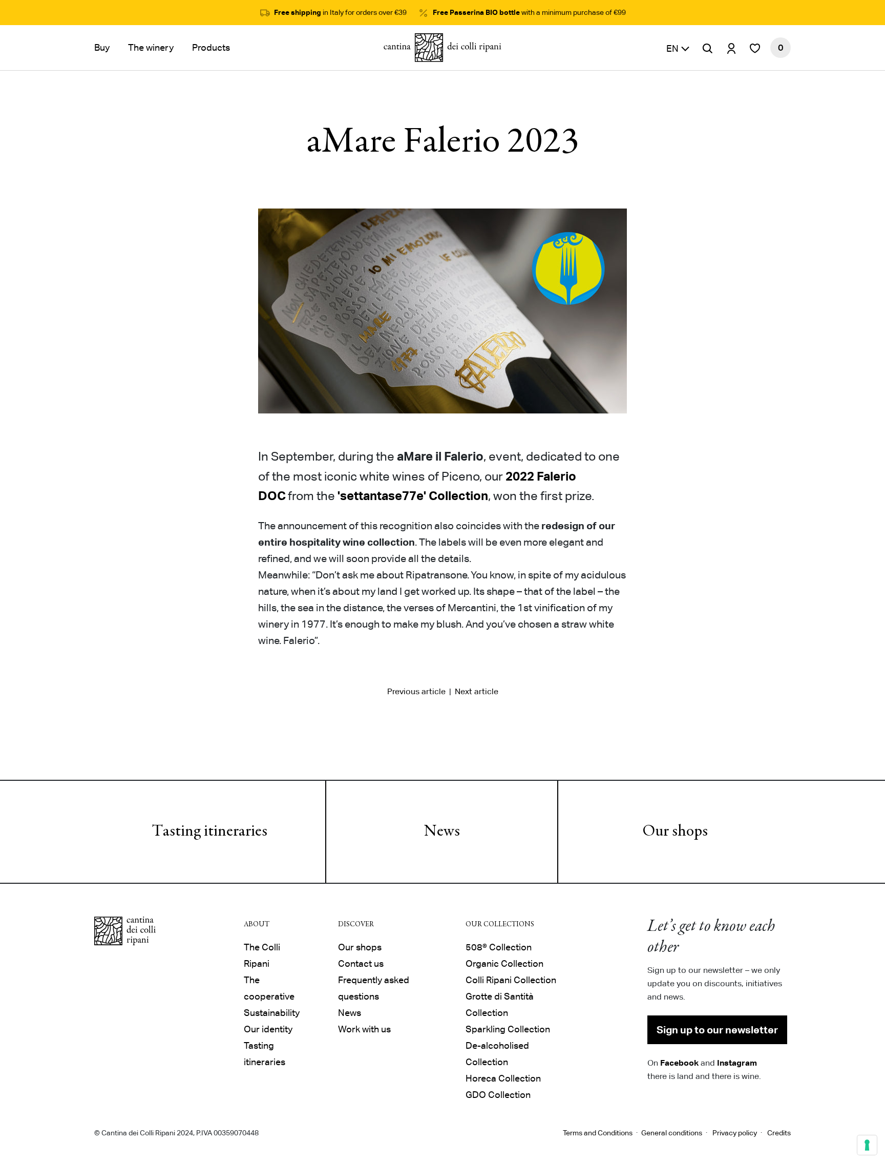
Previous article (416, 691)
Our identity (268, 1029)
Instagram (737, 1062)
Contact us (361, 963)
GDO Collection (498, 1094)
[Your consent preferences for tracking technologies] (867, 1145)
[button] (678, 47)
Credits (779, 1133)
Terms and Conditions (598, 1133)
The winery (151, 47)
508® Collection (499, 947)
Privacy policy (734, 1133)
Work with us (364, 1029)
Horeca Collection (503, 1078)
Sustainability (272, 1012)
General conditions (671, 1133)
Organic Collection (504, 963)
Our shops (675, 832)
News (442, 832)
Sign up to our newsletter (717, 1030)
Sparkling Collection (508, 1029)
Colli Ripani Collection (511, 979)
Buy (102, 47)
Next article (476, 691)
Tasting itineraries (209, 832)
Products (211, 47)
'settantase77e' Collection (413, 495)
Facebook (679, 1062)
